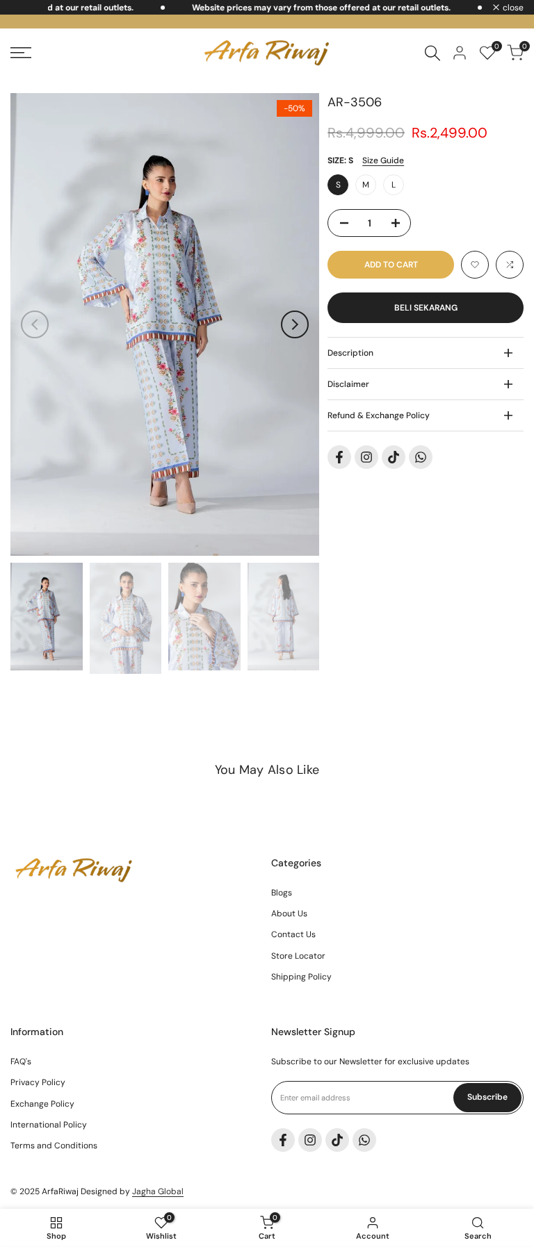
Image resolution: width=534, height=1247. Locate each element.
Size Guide (383, 160)
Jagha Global (158, 1191)
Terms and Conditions (53, 1145)
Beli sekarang (426, 307)
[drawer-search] (432, 53)
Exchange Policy (42, 1103)
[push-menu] (20, 53)
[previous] (35, 324)
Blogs (281, 892)
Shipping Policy (301, 976)
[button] (475, 265)
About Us (289, 913)
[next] (295, 324)
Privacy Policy (37, 1082)
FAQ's (20, 1061)
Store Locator (298, 955)
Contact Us (293, 934)
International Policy (48, 1124)
